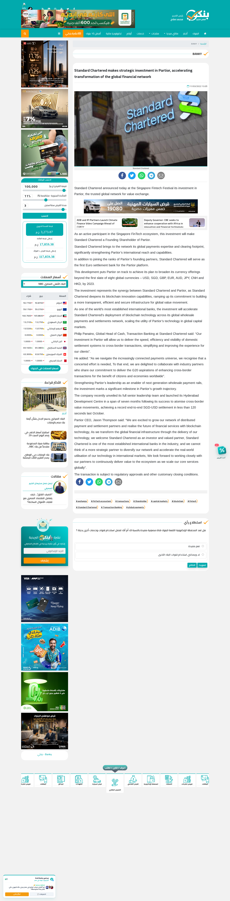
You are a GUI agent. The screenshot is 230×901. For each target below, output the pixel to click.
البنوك (196, 33)
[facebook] (122, 175)
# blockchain (177, 501)
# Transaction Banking (111, 507)
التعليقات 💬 (41, 894)
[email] (161, 175)
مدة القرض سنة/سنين (45, 205)
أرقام (129, 33)
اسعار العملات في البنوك (45, 368)
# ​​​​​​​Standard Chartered (86, 507)
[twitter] (132, 175)
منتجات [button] (155, 33)
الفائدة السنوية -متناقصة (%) (45, 196)
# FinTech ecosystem (101, 501)
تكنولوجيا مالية (114, 33)
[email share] (151, 175)
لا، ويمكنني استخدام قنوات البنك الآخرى (179, 554)
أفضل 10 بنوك (93, 33)
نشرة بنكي (71, 33)
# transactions (122, 501)
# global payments (135, 507)
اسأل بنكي (16, 894)
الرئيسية (203, 44)
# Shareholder (140, 501)
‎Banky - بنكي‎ (44, 754)
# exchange (81, 501)
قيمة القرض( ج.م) (45, 186)
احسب (44, 215)
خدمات (140, 33)
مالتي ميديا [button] (172, 33)
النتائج (192, 565)
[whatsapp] (141, 175)
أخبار (185, 33)
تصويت (202, 565)
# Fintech (192, 501)
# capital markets (159, 501)
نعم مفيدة (194, 546)
